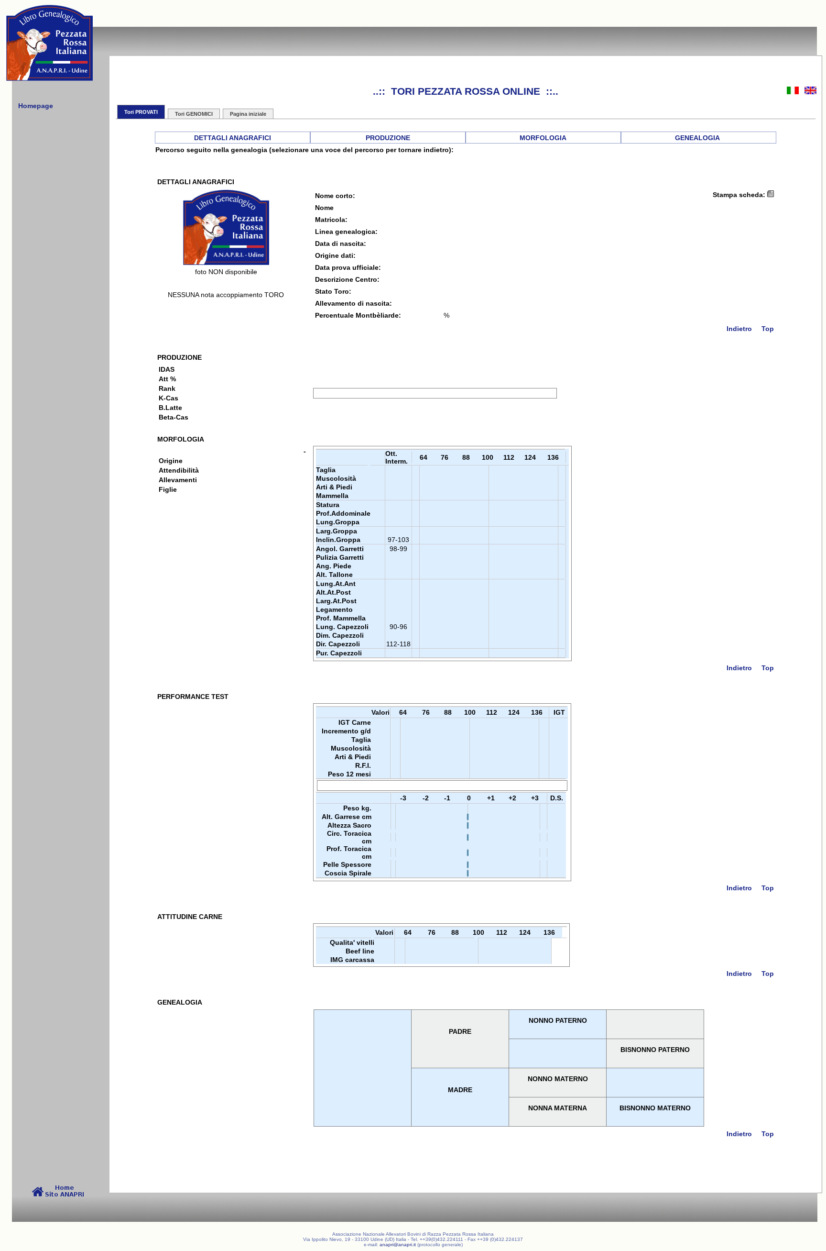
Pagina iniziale (248, 114)
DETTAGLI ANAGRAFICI (232, 138)
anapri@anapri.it (398, 1244)
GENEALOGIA (697, 138)
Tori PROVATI (141, 112)
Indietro (739, 328)
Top (767, 328)
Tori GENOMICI (194, 114)
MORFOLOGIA (543, 138)
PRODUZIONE (388, 138)
